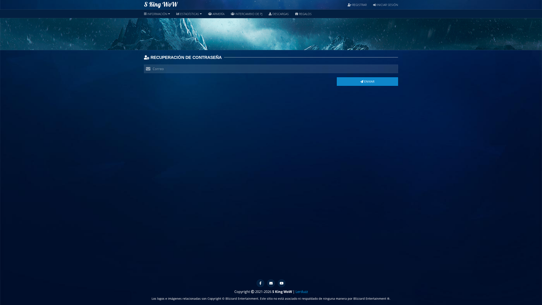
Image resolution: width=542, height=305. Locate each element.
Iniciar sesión (387, 5)
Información (157, 14)
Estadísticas (189, 14)
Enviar (369, 81)
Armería (218, 14)
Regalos (305, 14)
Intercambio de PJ (248, 14)
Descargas (280, 14)
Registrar (359, 5)
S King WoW (160, 4)
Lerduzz (302, 291)
